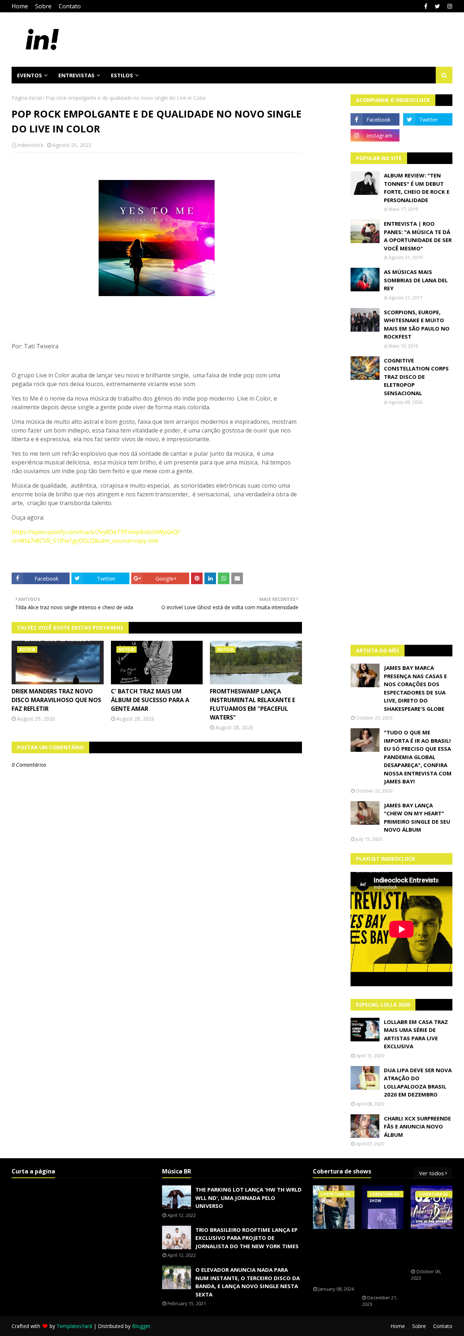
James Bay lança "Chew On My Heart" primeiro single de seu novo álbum (417, 817)
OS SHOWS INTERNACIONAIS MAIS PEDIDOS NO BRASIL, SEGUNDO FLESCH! (338, 1257)
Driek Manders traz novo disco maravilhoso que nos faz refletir (56, 700)
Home (20, 6)
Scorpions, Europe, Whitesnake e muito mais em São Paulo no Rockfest (417, 324)
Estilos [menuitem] (122, 75)
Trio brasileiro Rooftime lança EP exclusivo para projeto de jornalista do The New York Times (247, 1238)
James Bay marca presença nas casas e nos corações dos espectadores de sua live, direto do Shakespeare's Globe (415, 688)
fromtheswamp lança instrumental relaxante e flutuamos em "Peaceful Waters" (252, 704)
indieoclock (30, 145)
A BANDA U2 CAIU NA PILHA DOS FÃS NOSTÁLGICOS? (433, 1249)
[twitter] (437, 6)
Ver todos (431, 1173)
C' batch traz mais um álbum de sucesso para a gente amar (150, 700)
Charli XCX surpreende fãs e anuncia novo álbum (417, 1126)
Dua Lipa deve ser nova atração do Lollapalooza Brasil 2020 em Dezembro (418, 1082)
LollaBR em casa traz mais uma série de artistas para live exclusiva (416, 1034)
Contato (70, 6)
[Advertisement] (402, 525)
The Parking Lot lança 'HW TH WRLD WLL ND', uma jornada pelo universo (248, 1197)
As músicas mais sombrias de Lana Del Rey (416, 280)
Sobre (43, 6)
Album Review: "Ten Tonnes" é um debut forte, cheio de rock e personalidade (417, 188)
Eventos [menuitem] (29, 75)
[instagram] (449, 6)
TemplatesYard (74, 1326)
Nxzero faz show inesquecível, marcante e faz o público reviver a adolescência (383, 1262)
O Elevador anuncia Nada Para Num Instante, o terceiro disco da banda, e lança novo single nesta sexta (247, 1282)
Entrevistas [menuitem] (76, 75)
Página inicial (27, 97)
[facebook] (425, 6)
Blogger (141, 1326)
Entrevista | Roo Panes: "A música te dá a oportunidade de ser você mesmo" (418, 236)
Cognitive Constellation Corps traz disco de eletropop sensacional (416, 377)
